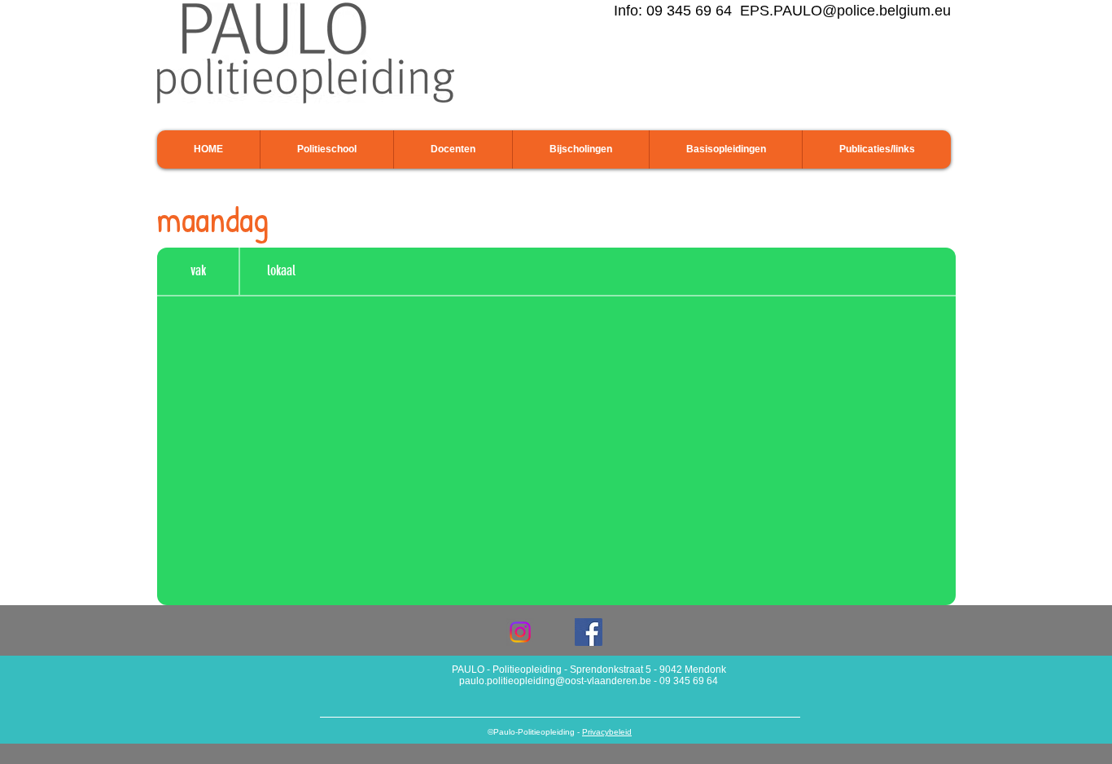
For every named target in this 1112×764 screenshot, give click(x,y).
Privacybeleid (607, 731)
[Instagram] (520, 632)
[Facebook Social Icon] (588, 632)
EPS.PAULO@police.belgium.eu (845, 10)
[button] (326, 149)
